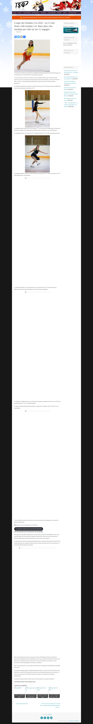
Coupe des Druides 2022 (22, 703)
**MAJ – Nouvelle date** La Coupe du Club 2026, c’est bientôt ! (70, 104)
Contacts (50, 714)
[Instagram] (51, 718)
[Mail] (45, 718)
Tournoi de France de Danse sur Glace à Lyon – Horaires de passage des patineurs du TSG (50, 705)
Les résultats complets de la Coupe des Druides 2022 (28, 529)
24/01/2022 (18, 32)
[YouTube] (48, 718)
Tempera (71, 721)
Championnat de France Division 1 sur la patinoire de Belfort (71, 94)
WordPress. (77, 721)
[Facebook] (41, 718)
